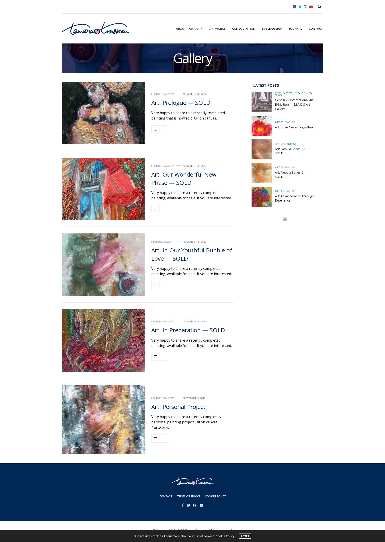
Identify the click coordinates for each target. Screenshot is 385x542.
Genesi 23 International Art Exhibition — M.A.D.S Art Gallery (294, 104)
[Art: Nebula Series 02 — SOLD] (263, 149)
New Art (292, 143)
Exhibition (292, 92)
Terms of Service (188, 496)
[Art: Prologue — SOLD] (103, 113)
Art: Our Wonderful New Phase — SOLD (183, 178)
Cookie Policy (225, 536)
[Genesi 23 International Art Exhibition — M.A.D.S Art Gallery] (263, 102)
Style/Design (272, 29)
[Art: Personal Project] (103, 419)
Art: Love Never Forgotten (294, 127)
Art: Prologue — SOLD (181, 103)
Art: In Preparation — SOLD (188, 330)
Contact (316, 29)
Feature (156, 94)
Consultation (243, 29)
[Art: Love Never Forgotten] (263, 126)
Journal (295, 29)
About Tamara (187, 29)
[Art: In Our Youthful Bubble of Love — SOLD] (103, 264)
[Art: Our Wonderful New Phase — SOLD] (103, 189)
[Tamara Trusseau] (95, 28)
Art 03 (279, 122)
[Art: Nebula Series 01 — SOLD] (263, 173)
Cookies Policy (215, 496)
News (278, 95)
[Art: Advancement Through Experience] (263, 197)
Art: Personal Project (178, 407)
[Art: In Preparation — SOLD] (103, 340)
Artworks (217, 29)
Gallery (168, 94)
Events (279, 92)
